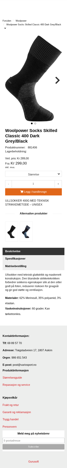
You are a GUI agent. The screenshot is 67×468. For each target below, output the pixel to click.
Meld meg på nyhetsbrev (33, 433)
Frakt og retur (11, 405)
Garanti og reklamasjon (17, 412)
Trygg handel (11, 419)
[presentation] (9, 80)
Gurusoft (33, 461)
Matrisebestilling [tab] (15, 266)
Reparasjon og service (16, 384)
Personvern (10, 426)
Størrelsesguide (12, 377)
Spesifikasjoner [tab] (15, 258)
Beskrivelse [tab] (12, 251)
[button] (32, 123)
